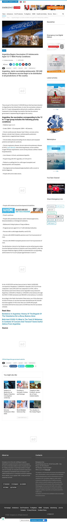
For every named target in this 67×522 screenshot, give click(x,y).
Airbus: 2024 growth (56, 164)
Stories (50, 14)
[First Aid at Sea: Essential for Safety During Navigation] (56, 96)
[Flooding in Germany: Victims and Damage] (22, 385)
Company (46, 507)
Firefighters (27, 14)
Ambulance (10, 14)
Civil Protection (18, 14)
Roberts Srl (51, 514)
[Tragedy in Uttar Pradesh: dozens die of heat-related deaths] (35, 385)
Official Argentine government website (13, 359)
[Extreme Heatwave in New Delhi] (9, 404)
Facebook (7, 484)
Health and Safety (42, 14)
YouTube (14, 487)
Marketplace (56, 148)
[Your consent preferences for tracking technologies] (3, 519)
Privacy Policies (31, 510)
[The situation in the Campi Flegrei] (35, 404)
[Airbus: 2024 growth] (56, 157)
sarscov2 (21, 68)
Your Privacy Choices (36, 520)
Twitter (6, 487)
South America (32, 68)
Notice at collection (25, 520)
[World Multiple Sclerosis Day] (22, 404)
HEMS (33, 14)
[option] (56, 96)
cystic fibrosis (11, 147)
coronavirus (8, 68)
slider (26, 68)
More (54, 14)
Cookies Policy (42, 510)
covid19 (15, 68)
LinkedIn (24, 484)
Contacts (23, 510)
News (4, 14)
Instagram (15, 484)
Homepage (7, 507)
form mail (47, 469)
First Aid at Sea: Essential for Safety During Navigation (56, 100)
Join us (60, 507)
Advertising (53, 507)
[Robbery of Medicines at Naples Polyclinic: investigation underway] (9, 385)
